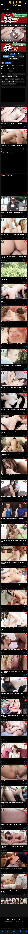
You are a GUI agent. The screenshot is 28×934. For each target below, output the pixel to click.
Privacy (7, 923)
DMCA (13, 923)
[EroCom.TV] (2, 62)
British (9, 73)
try (23, 81)
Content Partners (7, 921)
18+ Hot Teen (12, 83)
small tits (17, 79)
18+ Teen (8, 81)
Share (10, 58)
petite (6, 79)
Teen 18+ (15, 76)
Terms (22, 921)
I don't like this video (8, 53)
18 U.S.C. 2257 (20, 923)
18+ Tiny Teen (5, 83)
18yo (22, 79)
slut (13, 81)
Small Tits (4, 76)
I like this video (6, 53)
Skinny (23, 73)
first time (12, 79)
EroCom (10, 71)
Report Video (13, 56)
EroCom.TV (8, 62)
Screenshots (21, 56)
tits (20, 81)
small (16, 81)
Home (8, 919)
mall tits (10, 76)
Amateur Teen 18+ (16, 73)
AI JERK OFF (7, 9)
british (3, 81)
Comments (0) (15, 58)
